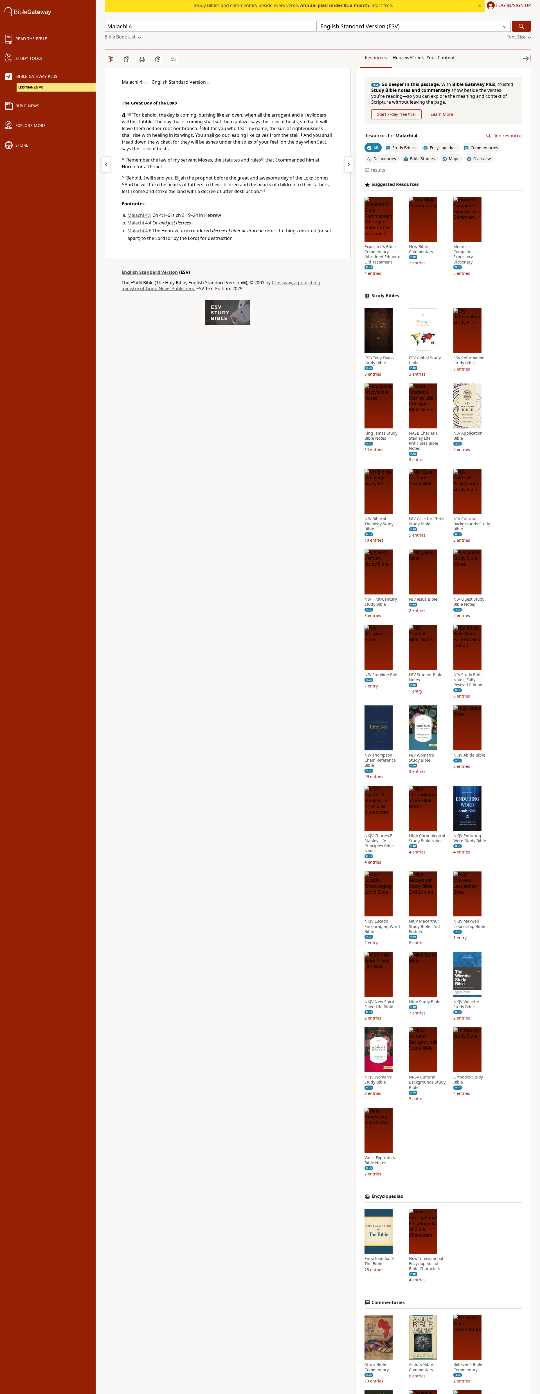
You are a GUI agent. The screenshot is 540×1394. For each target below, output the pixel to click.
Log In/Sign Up (513, 5)
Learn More (442, 114)
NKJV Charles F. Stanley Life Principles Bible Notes (379, 843)
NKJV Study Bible (424, 1001)
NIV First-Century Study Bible (380, 602)
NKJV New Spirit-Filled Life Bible (380, 1004)
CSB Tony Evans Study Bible (379, 360)
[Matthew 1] (348, 164)
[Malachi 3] (106, 164)
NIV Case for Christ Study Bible (427, 521)
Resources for (390, 136)
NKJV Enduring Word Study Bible (469, 838)
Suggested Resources (395, 184)
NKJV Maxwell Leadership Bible (469, 924)
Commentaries (388, 1303)
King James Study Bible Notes (380, 436)
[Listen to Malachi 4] (173, 59)
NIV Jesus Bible (423, 599)
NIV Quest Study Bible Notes (468, 602)
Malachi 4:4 (139, 223)
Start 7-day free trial (396, 114)
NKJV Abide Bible (469, 755)
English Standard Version (150, 272)
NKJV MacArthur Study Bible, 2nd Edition (424, 926)
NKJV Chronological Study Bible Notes (427, 838)
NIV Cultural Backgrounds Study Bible (471, 524)
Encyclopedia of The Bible (379, 1261)
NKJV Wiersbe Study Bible (466, 1004)
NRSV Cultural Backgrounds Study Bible (427, 1082)
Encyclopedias (387, 1196)
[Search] (521, 26)
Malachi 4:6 (139, 231)
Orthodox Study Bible (468, 1080)
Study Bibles (385, 296)
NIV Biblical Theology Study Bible (378, 524)
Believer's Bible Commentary (467, 1367)
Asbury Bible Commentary (421, 1367)
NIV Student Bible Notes (425, 677)
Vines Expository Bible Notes (379, 1160)
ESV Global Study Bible (425, 360)
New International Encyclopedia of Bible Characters (426, 1263)
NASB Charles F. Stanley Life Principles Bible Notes (424, 441)
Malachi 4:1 (139, 215)
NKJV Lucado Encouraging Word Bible (382, 926)
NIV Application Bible (468, 436)
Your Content (441, 58)
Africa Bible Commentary (376, 1367)
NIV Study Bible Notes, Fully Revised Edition (468, 679)
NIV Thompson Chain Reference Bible (380, 760)
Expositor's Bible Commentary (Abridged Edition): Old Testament (382, 254)
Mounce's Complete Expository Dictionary (463, 254)
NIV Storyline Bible (382, 674)
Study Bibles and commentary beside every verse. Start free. (293, 5)
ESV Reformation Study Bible (469, 360)
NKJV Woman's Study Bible (378, 1080)
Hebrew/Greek (408, 58)
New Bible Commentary (421, 249)
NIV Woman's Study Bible (421, 758)
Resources (376, 58)
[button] (508, 6)
